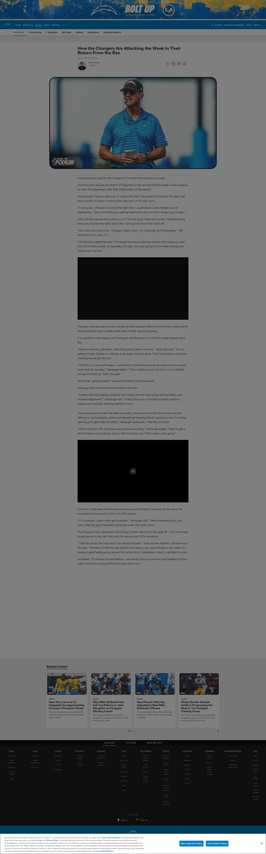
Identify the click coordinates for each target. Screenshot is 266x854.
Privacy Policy (52, 840)
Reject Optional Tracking (191, 843)
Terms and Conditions (111, 838)
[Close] (262, 844)
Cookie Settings (106, 851)
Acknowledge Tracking (217, 843)
